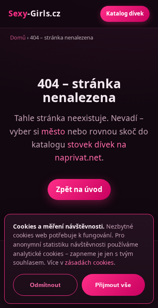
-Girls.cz (34, 13)
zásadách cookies (89, 262)
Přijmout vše (113, 285)
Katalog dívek (125, 13)
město (53, 131)
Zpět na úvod (79, 189)
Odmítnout (45, 285)
